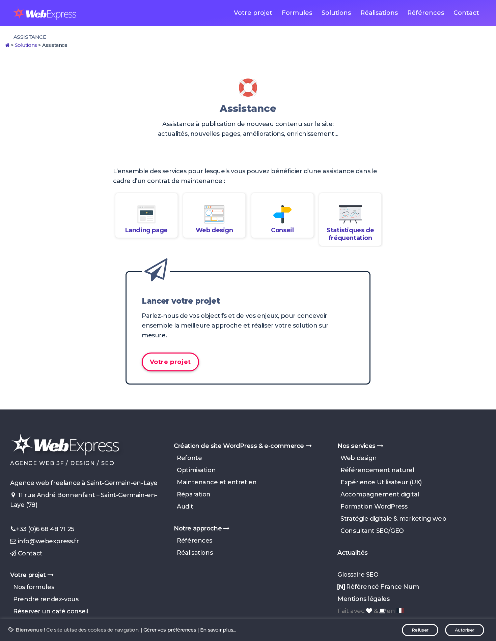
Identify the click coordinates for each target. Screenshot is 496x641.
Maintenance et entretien (215, 482)
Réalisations (379, 13)
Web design (214, 230)
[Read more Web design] (214, 214)
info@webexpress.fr (47, 541)
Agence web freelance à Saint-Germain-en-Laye (84, 483)
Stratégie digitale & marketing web (391, 518)
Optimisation (195, 470)
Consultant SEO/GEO (370, 531)
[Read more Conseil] (282, 214)
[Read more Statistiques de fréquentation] (350, 214)
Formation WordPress (372, 506)
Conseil (282, 230)
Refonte (188, 458)
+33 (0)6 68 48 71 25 (45, 529)
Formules (297, 13)
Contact (466, 13)
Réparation (192, 494)
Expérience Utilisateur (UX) (379, 482)
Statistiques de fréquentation (350, 234)
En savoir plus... (218, 630)
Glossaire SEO (358, 574)
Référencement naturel (375, 470)
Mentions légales (363, 599)
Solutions (336, 13)
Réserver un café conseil (49, 611)
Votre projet (253, 13)
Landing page (146, 230)
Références (425, 13)
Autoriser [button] (464, 630)
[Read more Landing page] (146, 214)
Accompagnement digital (378, 494)
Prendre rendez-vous (44, 599)
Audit (183, 506)
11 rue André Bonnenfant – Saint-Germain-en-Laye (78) (83, 500)
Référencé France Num (382, 586)
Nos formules (32, 587)
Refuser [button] (420, 630)
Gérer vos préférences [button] (169, 630)
